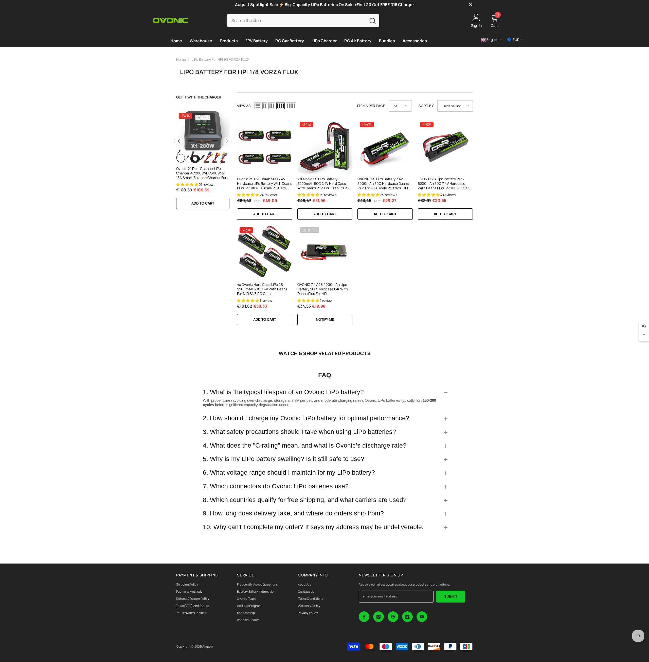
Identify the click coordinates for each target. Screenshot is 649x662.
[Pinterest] (393, 616)
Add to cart (202, 203)
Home (181, 59)
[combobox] (296, 20)
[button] (178, 140)
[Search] (303, 20)
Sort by (426, 105)
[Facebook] (364, 616)
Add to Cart (264, 213)
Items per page (371, 105)
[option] (202, 162)
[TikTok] (407, 616)
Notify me (325, 319)
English (492, 39)
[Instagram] (378, 616)
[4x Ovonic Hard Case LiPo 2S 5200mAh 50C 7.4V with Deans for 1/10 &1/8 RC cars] (264, 252)
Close (470, 5)
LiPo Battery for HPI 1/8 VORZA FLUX (220, 59)
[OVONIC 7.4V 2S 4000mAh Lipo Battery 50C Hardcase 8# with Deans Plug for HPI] (325, 252)
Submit (450, 596)
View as (244, 105)
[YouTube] (422, 616)
